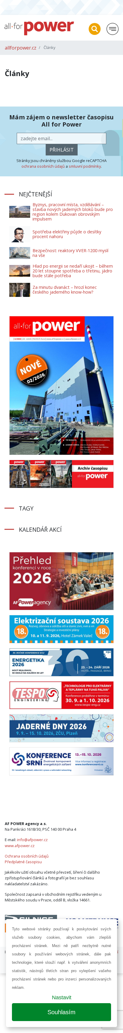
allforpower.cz (20, 47)
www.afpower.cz (20, 845)
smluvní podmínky (85, 166)
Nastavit (61, 997)
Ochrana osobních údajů (27, 856)
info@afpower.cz (32, 839)
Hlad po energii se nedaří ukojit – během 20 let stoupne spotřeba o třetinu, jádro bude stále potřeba (73, 270)
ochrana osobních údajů (43, 166)
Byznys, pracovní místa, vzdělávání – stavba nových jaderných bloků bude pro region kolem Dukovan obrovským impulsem (73, 212)
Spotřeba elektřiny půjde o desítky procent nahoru (67, 234)
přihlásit (62, 150)
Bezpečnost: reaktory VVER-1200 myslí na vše (70, 253)
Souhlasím (61, 1012)
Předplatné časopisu (23, 861)
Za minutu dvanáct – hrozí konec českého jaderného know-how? (65, 289)
